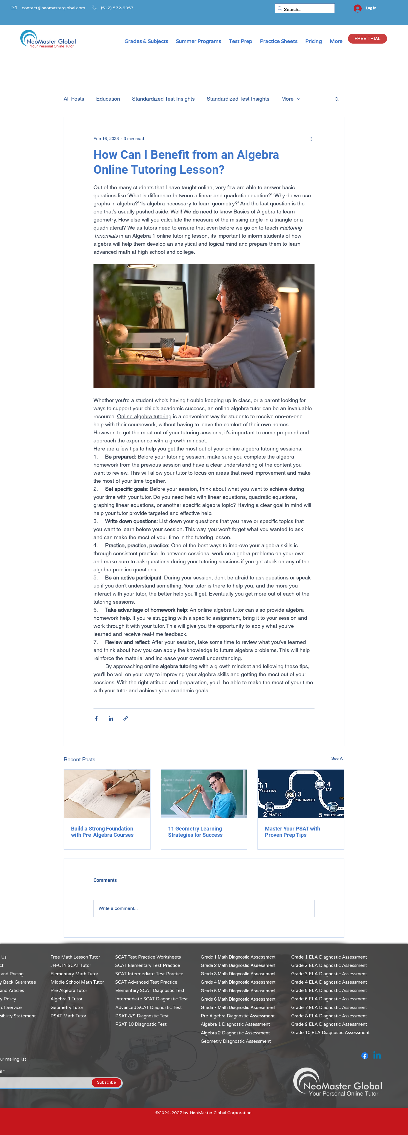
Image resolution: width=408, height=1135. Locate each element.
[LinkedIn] (377, 1055)
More (287, 99)
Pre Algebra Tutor (68, 990)
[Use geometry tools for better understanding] (204, 794)
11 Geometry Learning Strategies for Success (195, 831)
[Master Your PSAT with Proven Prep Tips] (301, 794)
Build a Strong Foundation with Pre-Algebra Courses (102, 831)
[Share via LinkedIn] (111, 718)
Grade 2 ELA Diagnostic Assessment (329, 965)
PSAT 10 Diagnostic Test (141, 1024)
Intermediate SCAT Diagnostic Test (151, 999)
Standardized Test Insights (163, 99)
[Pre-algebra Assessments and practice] (107, 794)
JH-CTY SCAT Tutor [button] (70, 965)
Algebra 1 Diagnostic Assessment (235, 1024)
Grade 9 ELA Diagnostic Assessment (329, 1024)
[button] (367, 39)
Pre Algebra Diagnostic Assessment (238, 1016)
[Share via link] (125, 718)
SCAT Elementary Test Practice (147, 965)
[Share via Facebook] (96, 718)
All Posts (74, 99)
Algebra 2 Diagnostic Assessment (235, 1033)
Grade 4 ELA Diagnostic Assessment (329, 982)
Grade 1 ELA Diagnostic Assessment (329, 957)
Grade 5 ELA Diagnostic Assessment (329, 990)
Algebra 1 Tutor (66, 999)
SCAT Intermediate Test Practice (149, 973)
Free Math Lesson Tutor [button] (75, 957)
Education (108, 99)
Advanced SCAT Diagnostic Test (148, 1007)
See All (337, 758)
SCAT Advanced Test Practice (146, 982)
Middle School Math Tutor (77, 982)
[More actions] (311, 138)
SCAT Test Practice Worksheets (148, 957)
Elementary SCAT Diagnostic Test (150, 990)
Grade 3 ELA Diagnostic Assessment (329, 973)
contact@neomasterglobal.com (53, 7)
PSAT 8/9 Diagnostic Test (142, 1016)
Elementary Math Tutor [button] (74, 973)
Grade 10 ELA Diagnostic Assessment (330, 1032)
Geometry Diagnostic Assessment (236, 1041)
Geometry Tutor (66, 1007)
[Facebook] (364, 1055)
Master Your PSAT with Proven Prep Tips (292, 831)
